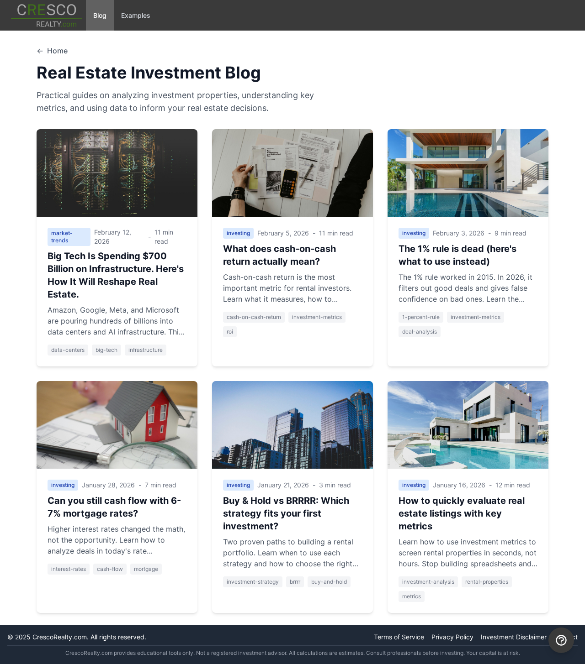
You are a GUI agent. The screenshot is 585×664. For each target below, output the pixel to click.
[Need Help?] (561, 640)
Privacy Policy (452, 637)
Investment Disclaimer (514, 637)
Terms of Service (399, 637)
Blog (99, 15)
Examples (135, 15)
